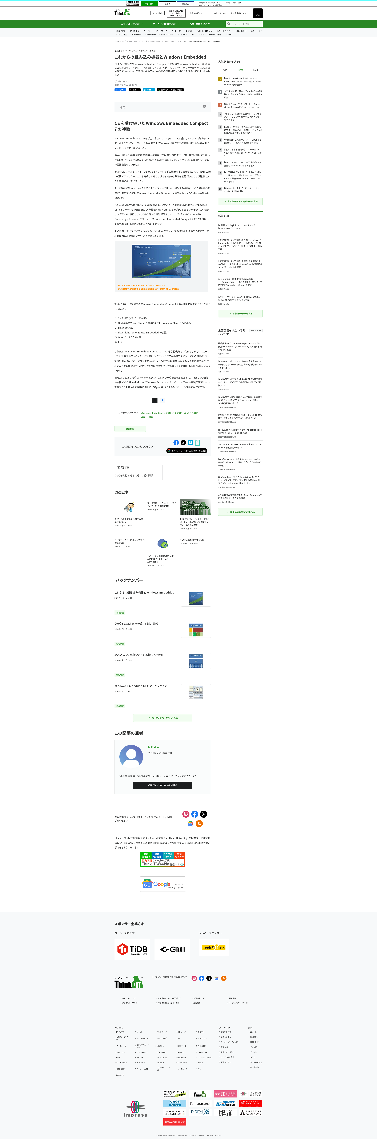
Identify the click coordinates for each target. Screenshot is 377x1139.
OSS (118, 1057)
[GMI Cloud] (172, 949)
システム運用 (121, 1062)
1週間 (240, 70)
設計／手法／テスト (143, 1046)
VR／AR (140, 1057)
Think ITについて (219, 13)
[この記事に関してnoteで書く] (197, 443)
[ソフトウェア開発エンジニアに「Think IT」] (200, 1095)
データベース (121, 1046)
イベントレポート (167, 35)
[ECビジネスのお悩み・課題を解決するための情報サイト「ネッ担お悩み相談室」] (174, 1123)
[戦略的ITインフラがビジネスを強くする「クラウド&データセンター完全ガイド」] (174, 1095)
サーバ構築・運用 (227, 1057)
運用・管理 (181, 1057)
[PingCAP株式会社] (132, 949)
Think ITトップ (120, 41)
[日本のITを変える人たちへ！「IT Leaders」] (200, 1104)
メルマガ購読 (157, 13)
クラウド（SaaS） (143, 1052)
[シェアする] (176, 442)
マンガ (201, 35)
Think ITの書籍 (215, 35)
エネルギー (203, 5)
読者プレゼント (196, 13)
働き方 (200, 1062)
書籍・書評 (254, 1042)
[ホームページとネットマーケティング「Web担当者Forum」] (225, 1095)
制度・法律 (120, 1075)
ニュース (253, 1032)
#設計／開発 (147, 417)
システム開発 (240, 31)
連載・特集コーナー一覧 (138, 41)
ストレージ (176, 31)
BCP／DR (141, 1062)
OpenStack (151, 35)
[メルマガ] (185, 814)
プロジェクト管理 (205, 1057)
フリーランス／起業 (164, 1068)
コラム (252, 1057)
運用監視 (160, 1062)
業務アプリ (120, 1052)
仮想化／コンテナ (205, 31)
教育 (199, 1069)
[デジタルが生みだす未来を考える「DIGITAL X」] (200, 1114)
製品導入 (185, 4)
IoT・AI (219, 3)
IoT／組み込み (223, 31)
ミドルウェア (203, 1038)
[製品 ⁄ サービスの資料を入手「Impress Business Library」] (174, 1114)
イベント (253, 1052)
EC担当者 (211, 3)
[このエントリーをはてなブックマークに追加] (190, 442)
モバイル (180, 1052)
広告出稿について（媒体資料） (169, 998)
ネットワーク (161, 31)
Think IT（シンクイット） (129, 12)
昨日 (225, 70)
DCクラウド (227, 3)
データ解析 (161, 1052)
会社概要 (197, 1002)
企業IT (167, 4)
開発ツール (181, 1046)
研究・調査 (237, 3)
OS (252, 31)
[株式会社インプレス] (135, 1109)
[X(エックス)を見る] (209, 978)
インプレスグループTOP (238, 1002)
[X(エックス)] (203, 814)
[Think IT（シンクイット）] (129, 985)
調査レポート (226, 1047)
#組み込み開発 (191, 412)
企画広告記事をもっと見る (242, 511)
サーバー (148, 31)
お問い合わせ (198, 998)
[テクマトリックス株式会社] (214, 947)
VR (193, 35)
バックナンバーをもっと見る (165, 717)
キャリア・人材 (142, 1069)
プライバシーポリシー (130, 1002)
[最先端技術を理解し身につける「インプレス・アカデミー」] (250, 1114)
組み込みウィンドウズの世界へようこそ (165, 41)
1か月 (255, 70)
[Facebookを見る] (201, 978)
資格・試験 (120, 1069)
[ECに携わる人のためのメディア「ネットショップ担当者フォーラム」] (250, 1104)
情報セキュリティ (227, 1052)
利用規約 (232, 998)
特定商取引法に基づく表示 (168, 1002)
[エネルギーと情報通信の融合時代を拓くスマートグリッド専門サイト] (225, 1104)
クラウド (189, 31)
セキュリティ (182, 1062)
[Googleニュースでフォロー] (216, 978)
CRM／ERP (202, 1052)
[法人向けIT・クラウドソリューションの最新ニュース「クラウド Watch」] (174, 1104)
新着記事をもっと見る (242, 313)
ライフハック (182, 1069)
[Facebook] (194, 814)
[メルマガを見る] (194, 978)
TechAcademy (256, 1062)
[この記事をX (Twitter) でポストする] (183, 442)
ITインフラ (134, 31)
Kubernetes (137, 35)
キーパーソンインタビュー (231, 1042)
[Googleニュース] (190, 823)
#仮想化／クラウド (173, 412)
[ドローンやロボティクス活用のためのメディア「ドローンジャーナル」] (225, 1114)
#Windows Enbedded (152, 412)
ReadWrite (254, 1067)
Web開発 (202, 1046)
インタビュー (182, 35)
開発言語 (160, 1046)
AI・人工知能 (122, 35)
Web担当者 (203, 3)
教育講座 (218, 5)
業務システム (226, 1037)
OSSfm (229, 35)
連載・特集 (120, 31)
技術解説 (254, 1037)
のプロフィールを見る (162, 785)
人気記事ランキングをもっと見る (243, 201)
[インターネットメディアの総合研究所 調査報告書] (250, 1095)
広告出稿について (240, 13)
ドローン (211, 5)
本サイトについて (129, 998)
